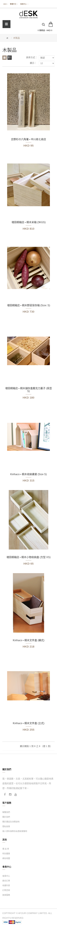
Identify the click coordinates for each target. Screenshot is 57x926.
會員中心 (6, 876)
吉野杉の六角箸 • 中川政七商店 (28, 139)
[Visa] (5, 922)
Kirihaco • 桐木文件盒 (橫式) (28, 640)
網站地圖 (6, 858)
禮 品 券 (5, 849)
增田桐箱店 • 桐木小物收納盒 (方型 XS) (28, 557)
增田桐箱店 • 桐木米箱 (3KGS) (29, 222)
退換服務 (6, 895)
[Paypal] (18, 922)
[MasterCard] (12, 922)
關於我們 (6, 817)
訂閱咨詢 (6, 890)
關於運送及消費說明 (10, 822)
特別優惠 (6, 854)
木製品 (16, 38)
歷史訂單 (6, 881)
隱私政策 (6, 826)
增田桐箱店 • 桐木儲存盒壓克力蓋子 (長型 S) (28, 390)
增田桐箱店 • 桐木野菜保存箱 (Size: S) (28, 305)
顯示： (33, 63)
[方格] (4, 58)
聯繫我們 (6, 812)
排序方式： (31, 57)
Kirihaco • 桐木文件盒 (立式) (28, 723)
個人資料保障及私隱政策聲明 (14, 831)
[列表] (9, 58)
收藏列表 (6, 885)
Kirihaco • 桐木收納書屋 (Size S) (28, 474)
